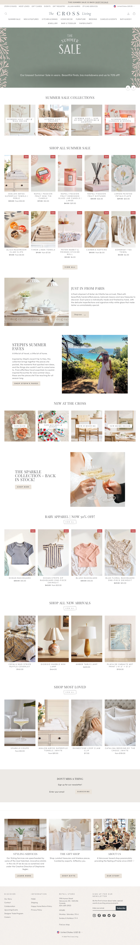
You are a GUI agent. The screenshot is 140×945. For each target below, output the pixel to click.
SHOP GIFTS (68, 876)
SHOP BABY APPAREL (69, 68)
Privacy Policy (36, 910)
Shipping (34, 902)
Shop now (80, 314)
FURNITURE (81, 19)
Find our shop (64, 924)
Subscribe (121, 908)
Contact (7, 902)
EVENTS (47, 6)
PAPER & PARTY (85, 23)
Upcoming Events (11, 910)
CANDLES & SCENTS (108, 19)
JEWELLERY (53, 23)
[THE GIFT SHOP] (70, 834)
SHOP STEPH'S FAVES (26, 383)
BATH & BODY (126, 19)
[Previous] (128, 88)
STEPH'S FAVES (10, 6)
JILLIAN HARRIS (73, 6)
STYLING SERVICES (90, 6)
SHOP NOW (23, 487)
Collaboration (9, 906)
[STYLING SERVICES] (25, 834)
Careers (7, 917)
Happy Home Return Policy (41, 906)
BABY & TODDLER (68, 23)
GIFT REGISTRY (59, 6)
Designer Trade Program (13, 913)
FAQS (33, 899)
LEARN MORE (24, 876)
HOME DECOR (67, 19)
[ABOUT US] (115, 834)
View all (70, 267)
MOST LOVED (24, 6)
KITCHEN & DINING (49, 19)
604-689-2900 (65, 905)
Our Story (8, 899)
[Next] (133, 88)
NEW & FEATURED (31, 19)
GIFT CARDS (37, 6)
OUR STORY (113, 876)
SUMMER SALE (14, 19)
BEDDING (93, 19)
